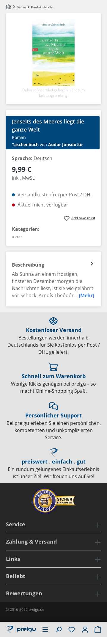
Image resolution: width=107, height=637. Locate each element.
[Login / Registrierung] (85, 629)
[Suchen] (58, 629)
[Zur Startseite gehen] (21, 628)
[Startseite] (9, 7)
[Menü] (45, 629)
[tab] (53, 279)
